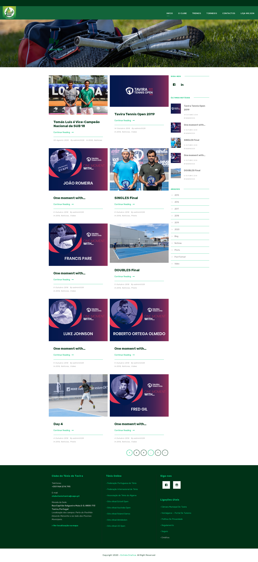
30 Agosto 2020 (61, 140)
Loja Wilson (247, 13)
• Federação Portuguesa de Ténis (121, 483)
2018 (177, 216)
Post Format (180, 257)
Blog (176, 236)
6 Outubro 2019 (60, 212)
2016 (177, 202)
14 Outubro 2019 (122, 128)
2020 (90, 140)
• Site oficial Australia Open (118, 507)
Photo (134, 215)
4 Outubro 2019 (60, 438)
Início (169, 13)
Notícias (98, 140)
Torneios (211, 13)
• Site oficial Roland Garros (118, 514)
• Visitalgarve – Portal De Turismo (175, 513)
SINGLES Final (126, 198)
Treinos (196, 13)
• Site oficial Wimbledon (116, 520)
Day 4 (58, 424)
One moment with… (69, 198)
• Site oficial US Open (115, 526)
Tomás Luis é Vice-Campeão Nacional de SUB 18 (76, 124)
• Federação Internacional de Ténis (122, 489)
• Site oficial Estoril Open (117, 501)
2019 (119, 132)
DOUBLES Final (126, 270)
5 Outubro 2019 (121, 284)
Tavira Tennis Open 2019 (134, 114)
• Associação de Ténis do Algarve (121, 495)
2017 (177, 209)
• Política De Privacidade (171, 519)
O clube (182, 13)
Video (134, 132)
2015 (177, 195)
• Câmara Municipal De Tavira (173, 507)
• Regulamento (167, 525)
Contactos (228, 13)
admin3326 (78, 140)
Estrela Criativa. (129, 555)
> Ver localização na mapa (65, 525)
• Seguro (164, 531)
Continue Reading (61, 132)
